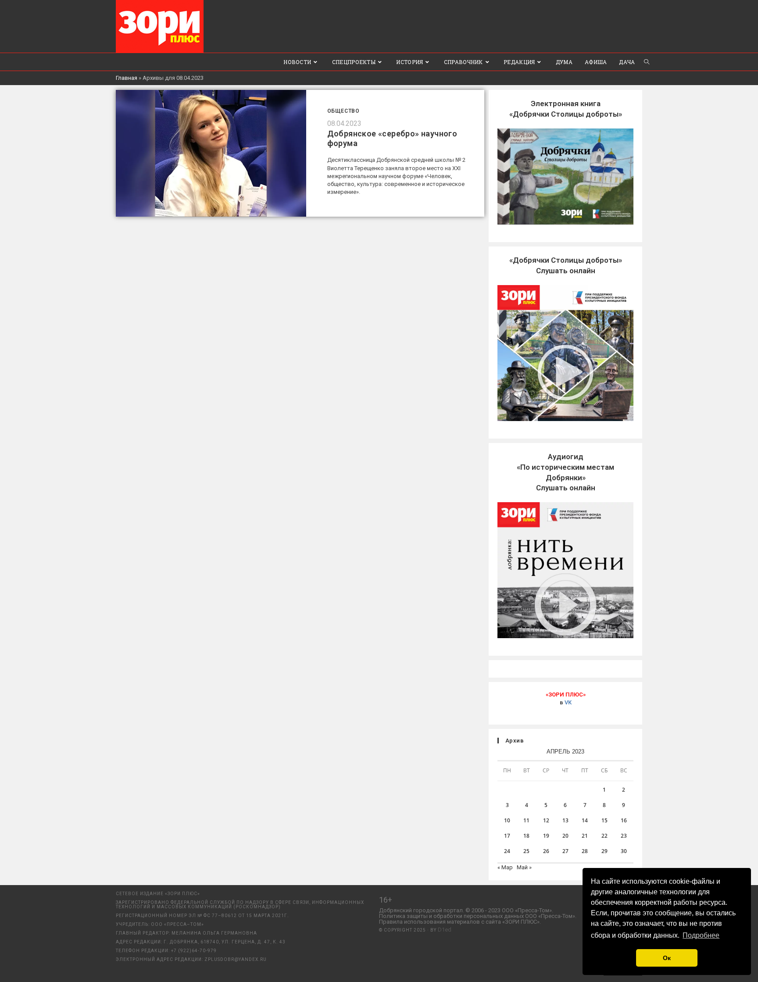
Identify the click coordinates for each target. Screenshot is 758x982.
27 (565, 851)
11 (526, 820)
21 (585, 835)
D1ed (444, 929)
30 (624, 851)
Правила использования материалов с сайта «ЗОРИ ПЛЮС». (460, 921)
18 (526, 835)
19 (546, 835)
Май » (524, 867)
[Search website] (646, 62)
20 (565, 835)
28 (585, 851)
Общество (343, 111)
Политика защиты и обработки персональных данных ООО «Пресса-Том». (477, 916)
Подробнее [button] (701, 935)
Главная (126, 78)
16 (624, 820)
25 (526, 851)
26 (546, 851)
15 (604, 820)
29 (604, 851)
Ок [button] (667, 957)
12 (546, 820)
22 (604, 835)
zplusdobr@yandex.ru (235, 959)
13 (565, 820)
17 (507, 835)
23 (624, 835)
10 (507, 820)
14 (585, 820)
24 (507, 851)
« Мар (505, 867)
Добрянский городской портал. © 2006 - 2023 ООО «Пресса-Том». (466, 910)
